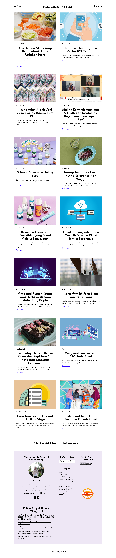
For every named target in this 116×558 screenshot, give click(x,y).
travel (62, 494)
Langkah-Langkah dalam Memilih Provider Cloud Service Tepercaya (81, 235)
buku (66, 477)
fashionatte (68, 482)
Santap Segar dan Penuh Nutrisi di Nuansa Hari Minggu (80, 176)
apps (61, 472)
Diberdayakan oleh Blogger (58, 553)
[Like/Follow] (35, 498)
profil (61, 491)
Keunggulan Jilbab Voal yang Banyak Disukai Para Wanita (35, 113)
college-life (70, 479)
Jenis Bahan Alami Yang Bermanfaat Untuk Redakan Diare (35, 51)
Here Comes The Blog (57, 7)
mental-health (64, 486)
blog (61, 477)
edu (61, 482)
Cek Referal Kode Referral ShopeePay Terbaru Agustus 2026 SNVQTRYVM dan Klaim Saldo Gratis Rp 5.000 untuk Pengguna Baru (36, 517)
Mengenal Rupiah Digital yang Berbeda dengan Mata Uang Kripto (35, 297)
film (61, 484)
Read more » (20, 66)
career (62, 479)
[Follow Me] (38, 498)
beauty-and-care (65, 474)
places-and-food (65, 489)
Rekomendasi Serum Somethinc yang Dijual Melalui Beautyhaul (35, 235)
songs (67, 491)
